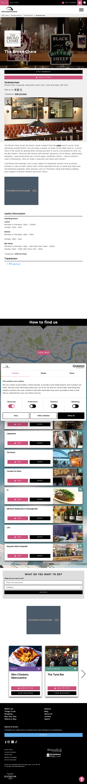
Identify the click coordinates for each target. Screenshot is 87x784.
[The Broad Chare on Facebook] (15, 90)
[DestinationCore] (10, 776)
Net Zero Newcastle (10, 760)
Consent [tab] (15, 373)
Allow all (71, 416)
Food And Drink (28, 15)
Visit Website (43, 72)
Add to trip (45, 77)
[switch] (33, 406)
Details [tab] (43, 373)
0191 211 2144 (21, 94)
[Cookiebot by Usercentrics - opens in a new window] (74, 366)
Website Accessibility (10, 757)
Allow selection (43, 416)
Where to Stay (10, 719)
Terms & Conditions (10, 752)
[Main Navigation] (81, 10)
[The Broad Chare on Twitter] (21, 90)
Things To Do (10, 711)
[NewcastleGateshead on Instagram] (8, 742)
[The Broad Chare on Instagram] (18, 90)
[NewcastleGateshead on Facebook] (5, 742)
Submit (43, 735)
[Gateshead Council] (54, 755)
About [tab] (71, 373)
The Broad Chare (11, 82)
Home (6, 15)
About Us (48, 714)
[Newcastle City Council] (54, 750)
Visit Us (4, 2)
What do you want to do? (14, 578)
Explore (47, 709)
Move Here (14, 2)
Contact (47, 716)
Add (19, 424)
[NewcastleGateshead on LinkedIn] (12, 742)
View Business (25, 693)
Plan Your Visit (10, 716)
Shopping (8, 714)
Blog (46, 711)
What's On (8, 709)
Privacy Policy (8, 749)
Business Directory (16, 15)
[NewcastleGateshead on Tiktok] (16, 742)
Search (47, 719)
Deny (16, 416)
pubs (59, 145)
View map (43, 352)
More (40, 424)
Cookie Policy (8, 754)
